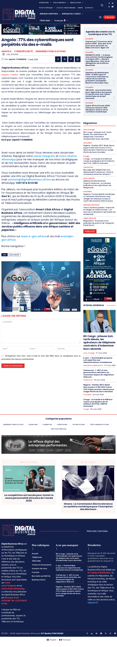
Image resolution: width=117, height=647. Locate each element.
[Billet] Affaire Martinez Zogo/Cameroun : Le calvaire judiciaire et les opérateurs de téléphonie (97, 184)
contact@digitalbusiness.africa (29, 179)
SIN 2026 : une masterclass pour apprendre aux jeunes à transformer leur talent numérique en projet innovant (98, 94)
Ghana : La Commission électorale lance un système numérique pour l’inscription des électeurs (88, 506)
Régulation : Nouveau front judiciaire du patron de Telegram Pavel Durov (98, 223)
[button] (102, 5)
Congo (86, 156)
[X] (109, 7)
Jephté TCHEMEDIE (17, 59)
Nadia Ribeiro (14, 255)
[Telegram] (101, 634)
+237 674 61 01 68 (27, 183)
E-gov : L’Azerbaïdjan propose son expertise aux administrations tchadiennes (97, 360)
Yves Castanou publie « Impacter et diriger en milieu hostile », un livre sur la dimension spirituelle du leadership (99, 211)
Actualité (89, 39)
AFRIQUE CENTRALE (91, 205)
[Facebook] (109, 3)
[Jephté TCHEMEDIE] (3, 59)
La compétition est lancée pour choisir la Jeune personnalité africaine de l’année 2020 (29, 498)
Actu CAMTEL (89, 178)
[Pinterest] (71, 59)
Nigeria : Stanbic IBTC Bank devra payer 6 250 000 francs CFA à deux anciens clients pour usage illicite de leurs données (98, 148)
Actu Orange (89, 129)
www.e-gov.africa (33, 236)
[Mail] (97, 634)
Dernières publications (51, 51)
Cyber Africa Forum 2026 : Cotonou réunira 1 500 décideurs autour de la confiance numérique (98, 108)
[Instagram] (112, 3)
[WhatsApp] (77, 59)
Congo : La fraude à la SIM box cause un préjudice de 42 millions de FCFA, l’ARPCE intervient (98, 161)
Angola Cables (9, 74)
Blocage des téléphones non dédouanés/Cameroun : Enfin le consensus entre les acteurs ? (98, 172)
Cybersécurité (23, 51)
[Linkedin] (92, 634)
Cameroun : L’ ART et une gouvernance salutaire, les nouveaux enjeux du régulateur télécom (98, 373)
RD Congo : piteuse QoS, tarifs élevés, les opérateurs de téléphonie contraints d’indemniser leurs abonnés (97, 135)
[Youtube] (112, 7)
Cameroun (88, 167)
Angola (6, 51)
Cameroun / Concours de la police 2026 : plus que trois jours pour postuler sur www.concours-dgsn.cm (98, 44)
